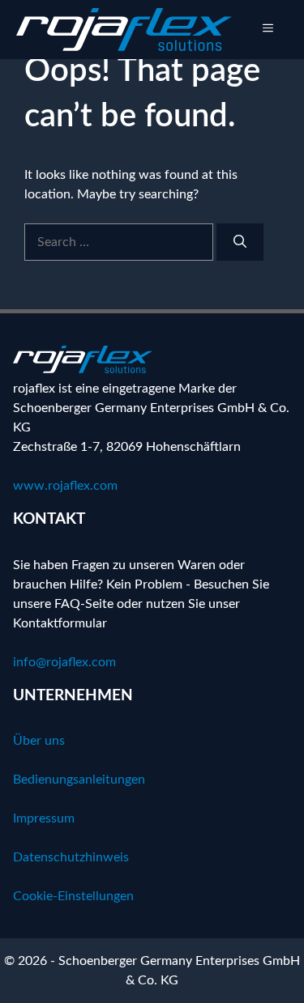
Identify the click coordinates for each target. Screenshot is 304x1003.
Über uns (39, 740)
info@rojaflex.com (64, 662)
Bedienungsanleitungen (79, 779)
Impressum (44, 818)
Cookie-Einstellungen (73, 896)
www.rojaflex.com (65, 485)
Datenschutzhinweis (71, 857)
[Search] (239, 242)
